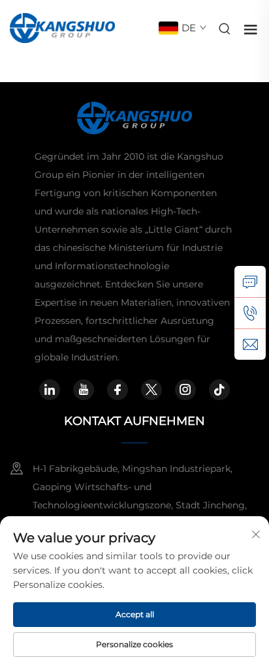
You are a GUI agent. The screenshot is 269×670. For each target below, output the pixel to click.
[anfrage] (250, 281)
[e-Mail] (250, 344)
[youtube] (83, 389)
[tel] (250, 312)
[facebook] (117, 389)
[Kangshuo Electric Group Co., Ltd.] (62, 27)
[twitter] (151, 389)
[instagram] (185, 389)
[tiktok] (219, 389)
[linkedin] (49, 389)
